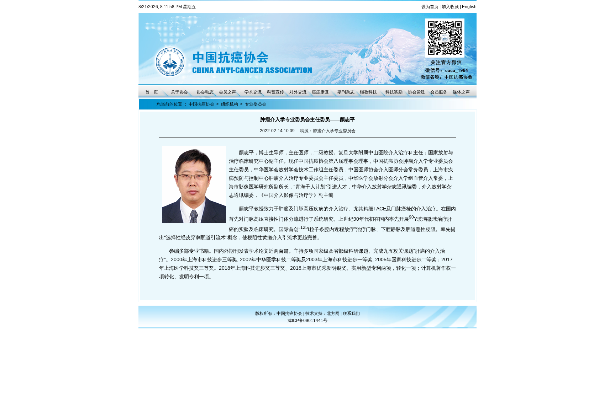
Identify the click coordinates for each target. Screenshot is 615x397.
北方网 (334, 313)
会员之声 (227, 92)
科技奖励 (394, 92)
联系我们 (351, 313)
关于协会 (179, 92)
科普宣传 (275, 92)
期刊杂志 (345, 92)
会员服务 (438, 92)
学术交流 (253, 92)
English (469, 6)
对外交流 (297, 92)
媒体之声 (461, 92)
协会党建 (416, 92)
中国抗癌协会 (201, 104)
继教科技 (368, 92)
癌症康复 (320, 92)
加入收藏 (450, 6)
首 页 (151, 92)
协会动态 (205, 92)
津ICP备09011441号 (307, 320)
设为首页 (429, 6)
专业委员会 (255, 104)
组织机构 (229, 104)
